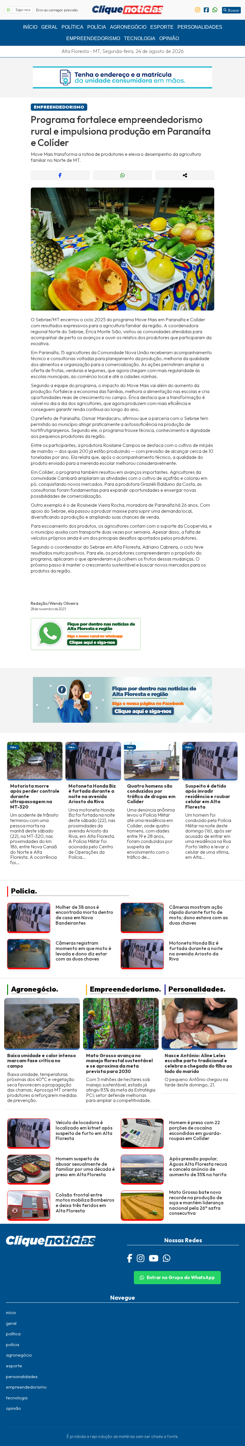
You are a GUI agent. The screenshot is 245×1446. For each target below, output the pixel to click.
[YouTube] (153, 1258)
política (72, 27)
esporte (162, 27)
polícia (96, 27)
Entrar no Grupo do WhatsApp (181, 1277)
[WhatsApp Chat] (166, 1258)
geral (49, 27)
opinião (169, 38)
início (30, 27)
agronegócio (128, 27)
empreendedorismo (93, 38)
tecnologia (139, 38)
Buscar (233, 10)
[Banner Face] (122, 700)
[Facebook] (129, 1258)
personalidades (199, 27)
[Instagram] (140, 1258)
